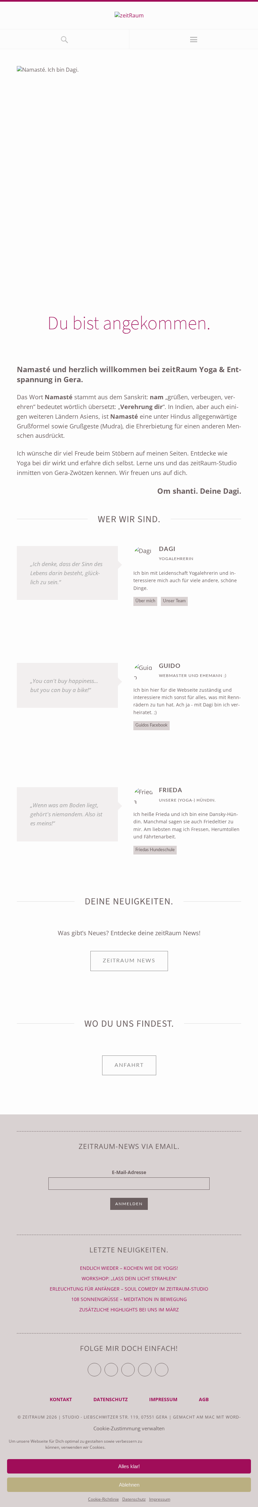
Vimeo (151, 1367)
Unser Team (174, 601)
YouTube (134, 1367)
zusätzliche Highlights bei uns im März (129, 1309)
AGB (204, 1399)
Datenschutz (134, 1499)
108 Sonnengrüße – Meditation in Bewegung (129, 1299)
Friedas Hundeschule (155, 850)
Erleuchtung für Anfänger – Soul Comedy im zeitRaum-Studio (129, 1289)
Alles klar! (129, 1466)
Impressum (159, 1499)
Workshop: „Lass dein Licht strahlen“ (129, 1278)
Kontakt (61, 1399)
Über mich (145, 601)
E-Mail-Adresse (129, 1172)
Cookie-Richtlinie (103, 1499)
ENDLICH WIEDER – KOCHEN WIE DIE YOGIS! (129, 1268)
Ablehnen (129, 1485)
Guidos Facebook (151, 725)
